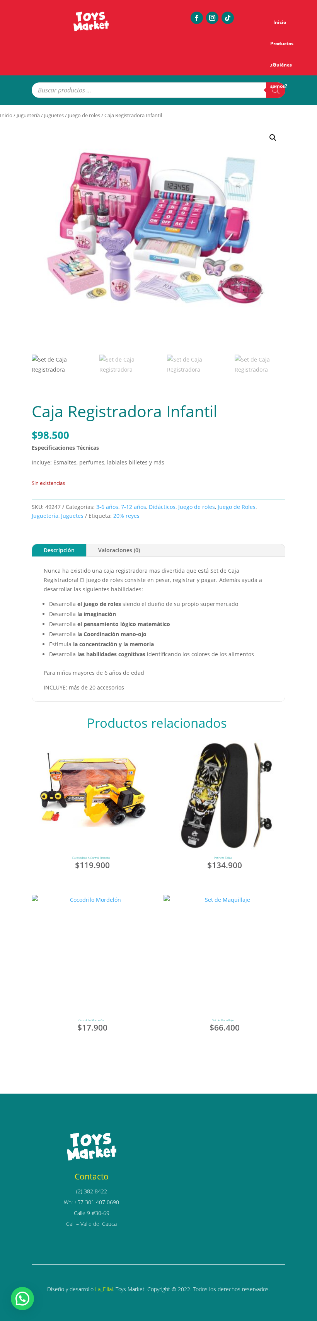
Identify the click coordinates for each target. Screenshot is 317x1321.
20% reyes (126, 515)
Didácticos (162, 506)
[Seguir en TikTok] (228, 18)
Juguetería (28, 115)
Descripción (59, 550)
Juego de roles (84, 115)
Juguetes (54, 115)
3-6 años (107, 506)
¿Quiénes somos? (281, 68)
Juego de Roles (237, 506)
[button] (273, 138)
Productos (281, 43)
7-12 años (133, 506)
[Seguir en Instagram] (212, 18)
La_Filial (104, 1289)
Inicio (279, 22)
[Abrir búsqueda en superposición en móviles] (158, 90)
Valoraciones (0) (119, 550)
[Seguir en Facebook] (197, 18)
